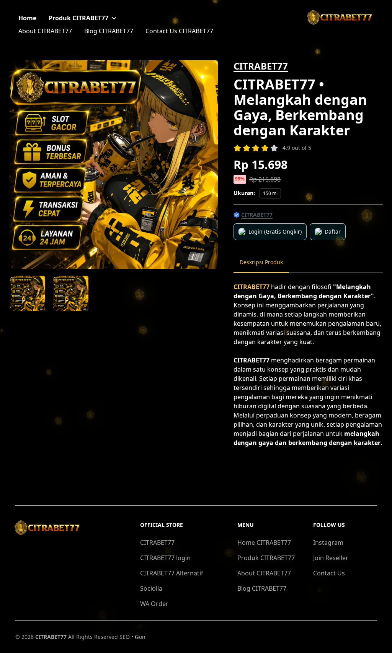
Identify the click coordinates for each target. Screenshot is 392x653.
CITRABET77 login (165, 558)
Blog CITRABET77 (108, 31)
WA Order (154, 603)
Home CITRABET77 (264, 542)
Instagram (328, 542)
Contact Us (329, 573)
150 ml (270, 193)
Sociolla (151, 588)
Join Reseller (330, 558)
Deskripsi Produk (261, 262)
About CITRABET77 (45, 31)
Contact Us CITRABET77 (179, 31)
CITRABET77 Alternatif (171, 573)
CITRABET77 (261, 66)
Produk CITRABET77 (78, 18)
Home (27, 18)
